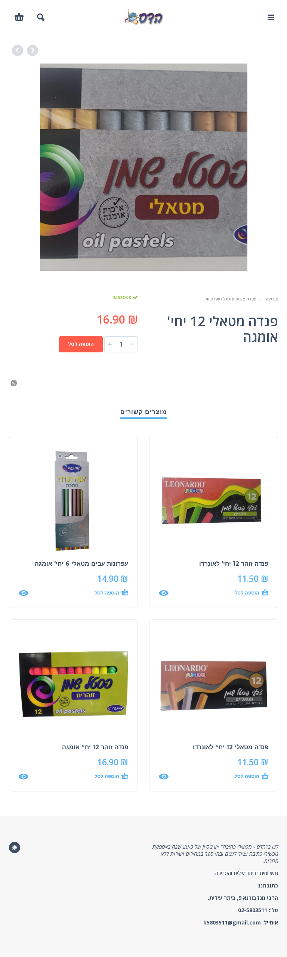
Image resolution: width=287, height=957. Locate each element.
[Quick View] (164, 593)
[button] (270, 17)
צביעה (272, 299)
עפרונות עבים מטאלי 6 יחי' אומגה (81, 563)
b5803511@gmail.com (232, 922)
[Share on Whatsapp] (16, 382)
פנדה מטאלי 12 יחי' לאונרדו (230, 747)
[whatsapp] (14, 847)
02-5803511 (252, 910)
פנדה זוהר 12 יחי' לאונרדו (233, 563)
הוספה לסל (81, 344)
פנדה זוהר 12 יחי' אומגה (95, 747)
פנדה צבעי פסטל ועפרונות (230, 299)
